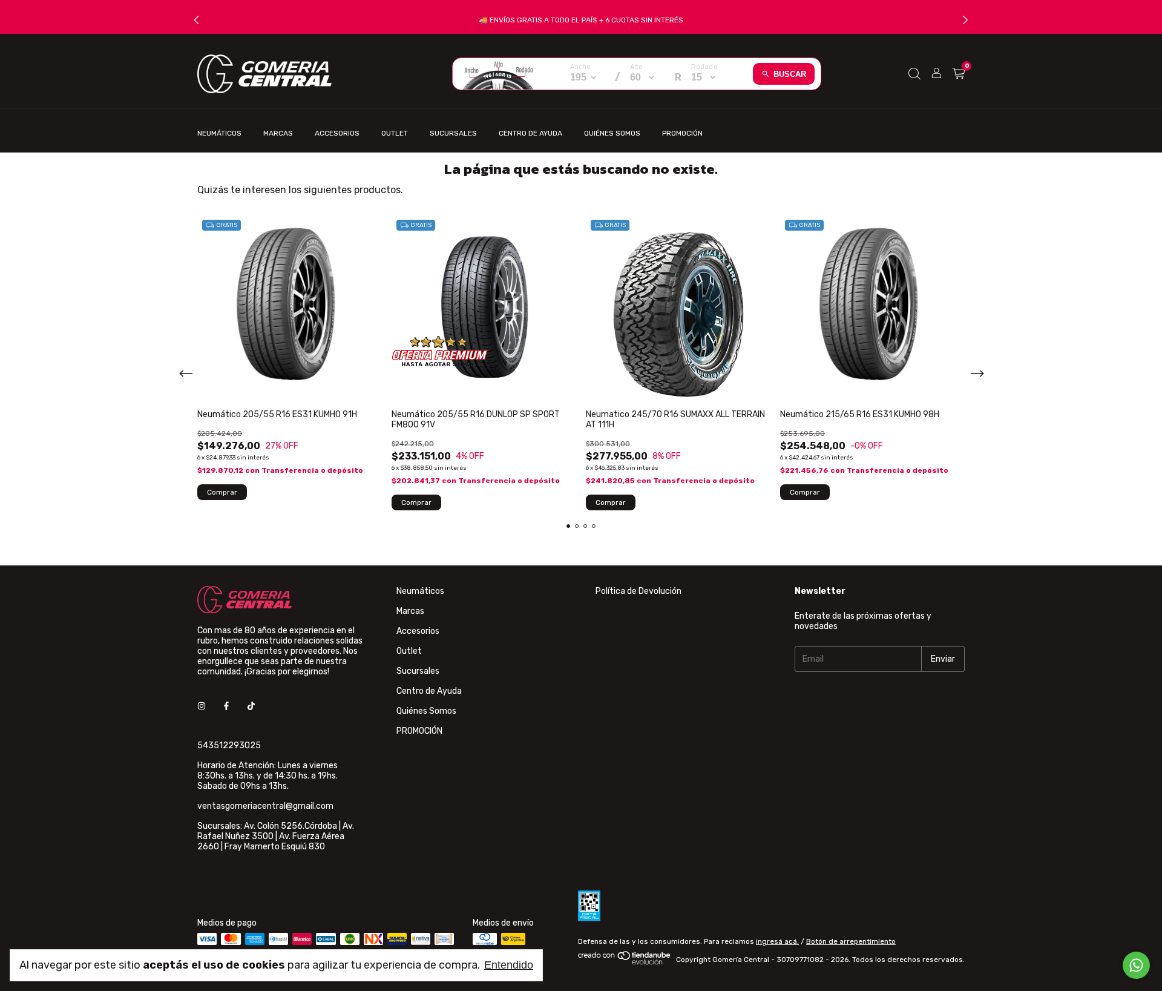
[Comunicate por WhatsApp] (1136, 965)
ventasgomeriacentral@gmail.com (265, 806)
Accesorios (337, 133)
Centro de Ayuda (530, 133)
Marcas (278, 133)
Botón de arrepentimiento (851, 941)
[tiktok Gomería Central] (251, 706)
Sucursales (453, 133)
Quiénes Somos (612, 133)
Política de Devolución (638, 591)
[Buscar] (914, 74)
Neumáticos (219, 133)
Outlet (394, 133)
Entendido (508, 965)
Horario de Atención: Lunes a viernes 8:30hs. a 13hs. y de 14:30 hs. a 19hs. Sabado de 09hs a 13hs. (267, 775)
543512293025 (229, 745)
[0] (958, 74)
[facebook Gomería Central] (226, 706)
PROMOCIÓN (682, 133)
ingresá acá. (777, 941)
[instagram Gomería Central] (201, 706)
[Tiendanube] (625, 962)
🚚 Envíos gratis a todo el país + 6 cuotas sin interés (581, 20)
